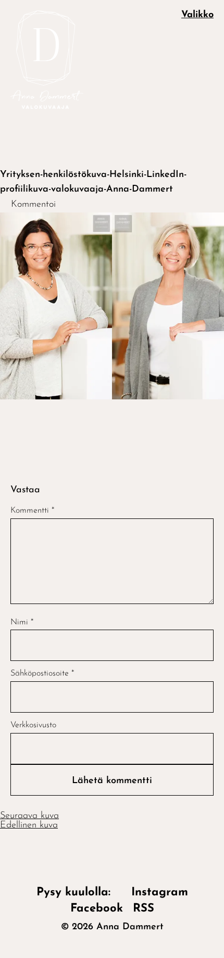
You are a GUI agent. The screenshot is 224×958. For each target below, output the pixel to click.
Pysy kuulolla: (78, 892)
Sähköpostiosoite (42, 673)
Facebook (96, 909)
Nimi (21, 622)
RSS (143, 909)
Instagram (159, 892)
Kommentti (32, 510)
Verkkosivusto (33, 725)
